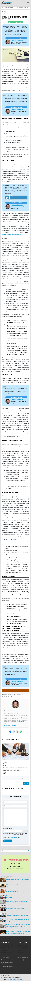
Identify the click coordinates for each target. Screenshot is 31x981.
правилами (14, 837)
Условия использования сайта (7, 963)
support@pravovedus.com (16, 979)
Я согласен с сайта (12, 837)
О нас (2, 960)
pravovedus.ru (20, 721)
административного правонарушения (12, 234)
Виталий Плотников (17, 40)
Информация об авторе (10, 725)
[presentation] (24, 783)
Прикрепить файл (7, 828)
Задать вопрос (7, 841)
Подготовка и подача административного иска (14, 764)
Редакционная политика (7, 966)
